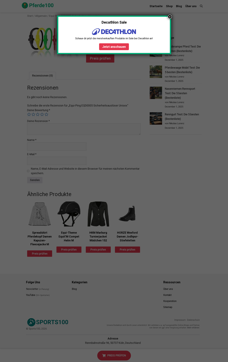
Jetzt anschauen (114, 47)
